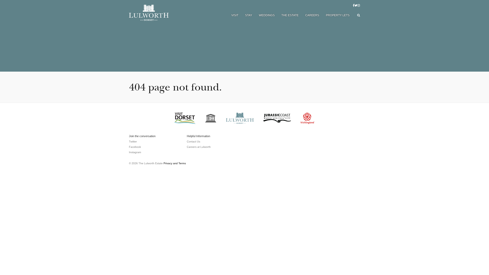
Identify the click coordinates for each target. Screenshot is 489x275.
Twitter (133, 141)
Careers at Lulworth (199, 146)
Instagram (135, 152)
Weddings (267, 15)
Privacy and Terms (175, 163)
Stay (248, 15)
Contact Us (193, 141)
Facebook (135, 146)
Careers (312, 15)
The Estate (290, 15)
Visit (234, 15)
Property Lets (338, 15)
